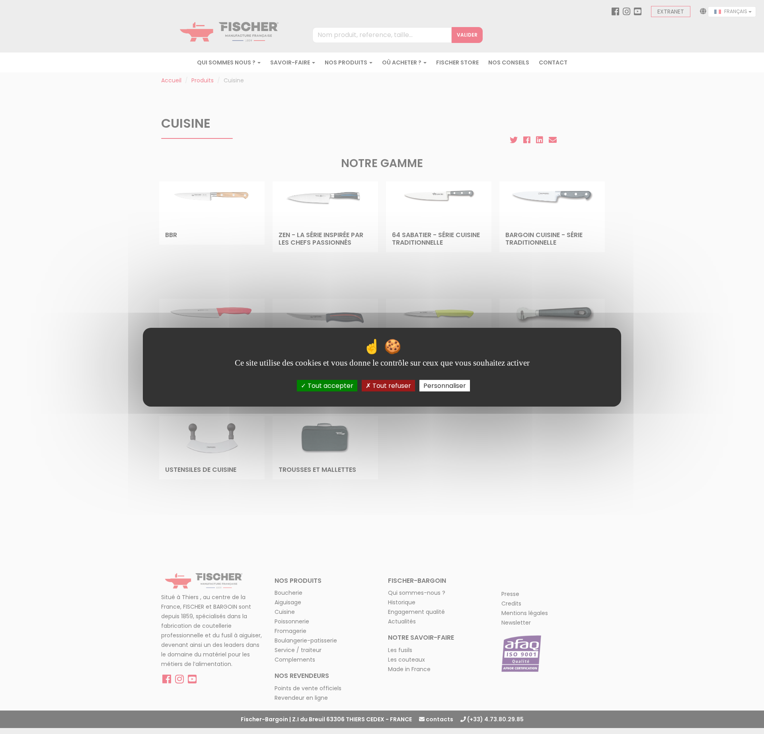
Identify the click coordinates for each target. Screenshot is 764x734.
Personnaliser (444, 385)
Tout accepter (329, 385)
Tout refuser (391, 385)
